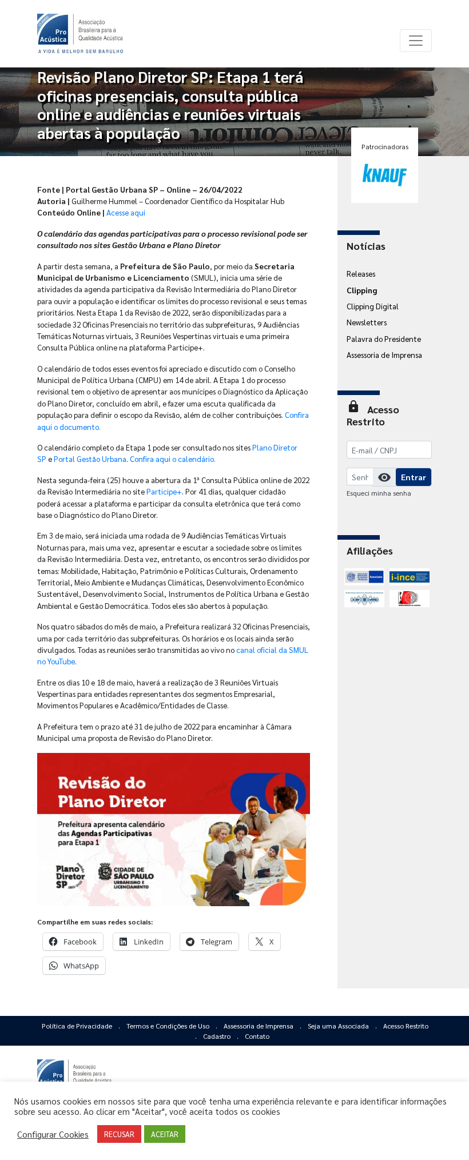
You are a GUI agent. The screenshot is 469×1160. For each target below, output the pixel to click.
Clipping (362, 290)
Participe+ (164, 491)
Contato (257, 1036)
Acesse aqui (125, 212)
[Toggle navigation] (416, 40)
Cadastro (217, 1036)
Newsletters (367, 322)
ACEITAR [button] (164, 1134)
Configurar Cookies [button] (53, 1134)
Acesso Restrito (405, 1025)
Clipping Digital (373, 306)
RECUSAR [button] (119, 1134)
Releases (361, 273)
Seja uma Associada (339, 1025)
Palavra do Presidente (384, 338)
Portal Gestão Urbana (90, 458)
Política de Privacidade (78, 1025)
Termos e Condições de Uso (168, 1025)
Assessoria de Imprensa (384, 354)
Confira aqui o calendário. (173, 458)
